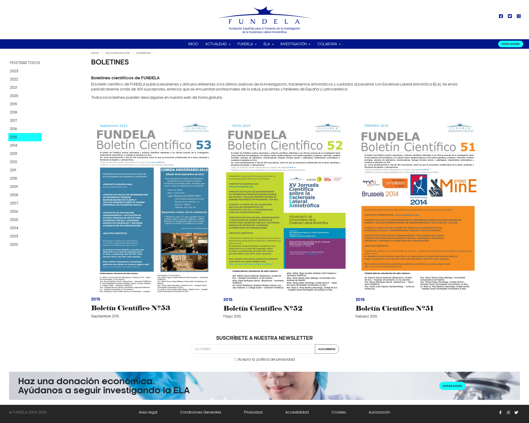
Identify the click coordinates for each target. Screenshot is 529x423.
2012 (13, 162)
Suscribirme (327, 349)
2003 (14, 236)
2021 (13, 87)
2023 (14, 71)
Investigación (294, 44)
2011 (13, 170)
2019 (13, 104)
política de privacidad (276, 359)
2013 (13, 154)
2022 (14, 79)
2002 (14, 244)
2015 (13, 137)
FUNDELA (246, 44)
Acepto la (266, 359)
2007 (14, 203)
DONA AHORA (511, 43)
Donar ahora (452, 385)
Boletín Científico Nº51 (395, 308)
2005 (14, 220)
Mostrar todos (25, 63)
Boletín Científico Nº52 (263, 308)
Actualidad (216, 44)
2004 (14, 228)
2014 (13, 145)
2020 (14, 96)
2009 (14, 187)
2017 (13, 120)
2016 (13, 129)
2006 (14, 211)
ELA (267, 44)
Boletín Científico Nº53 (130, 308)
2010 (13, 178)
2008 (14, 195)
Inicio (193, 44)
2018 (13, 112)
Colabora (327, 44)
